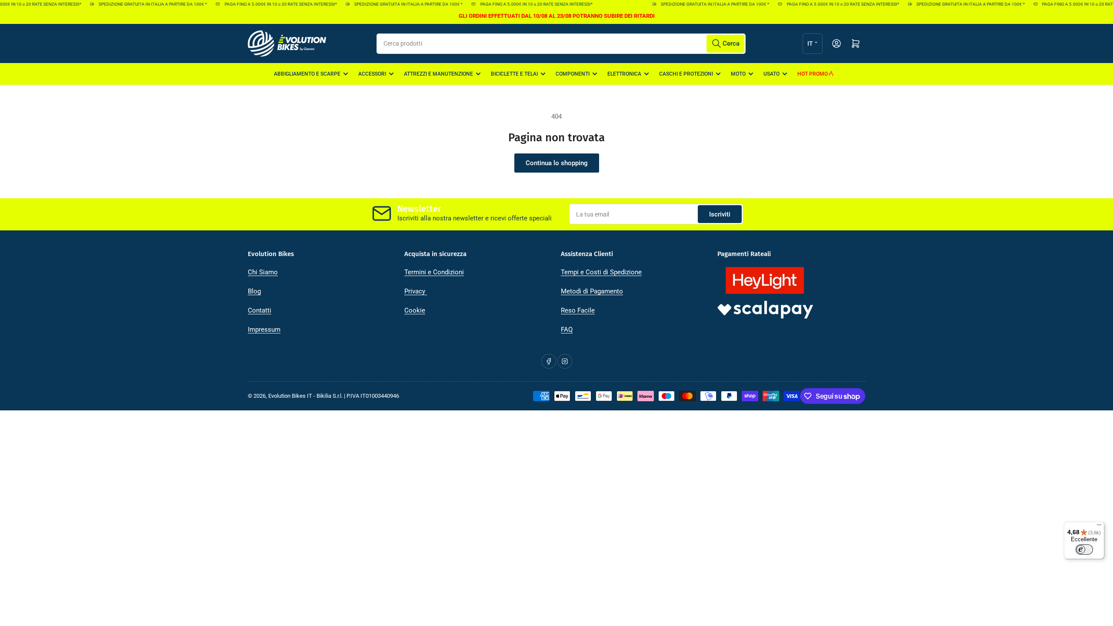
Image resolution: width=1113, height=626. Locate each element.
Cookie (414, 310)
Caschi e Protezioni (686, 74)
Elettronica (624, 74)
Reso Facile (578, 310)
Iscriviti (719, 214)
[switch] (1084, 549)
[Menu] (1099, 527)
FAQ (567, 329)
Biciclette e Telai (514, 74)
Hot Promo (812, 74)
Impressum (264, 329)
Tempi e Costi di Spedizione (601, 272)
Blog (254, 291)
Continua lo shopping (557, 163)
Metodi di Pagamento (592, 291)
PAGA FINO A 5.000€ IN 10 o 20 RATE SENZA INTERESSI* (275, 4)
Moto (738, 74)
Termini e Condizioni (434, 272)
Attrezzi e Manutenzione (438, 74)
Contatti (259, 310)
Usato (771, 74)
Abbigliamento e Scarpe (307, 74)
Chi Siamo (263, 272)
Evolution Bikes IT (290, 396)
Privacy (415, 291)
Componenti (573, 74)
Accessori (372, 74)
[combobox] (561, 43)
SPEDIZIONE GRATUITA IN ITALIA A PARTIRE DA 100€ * (147, 4)
